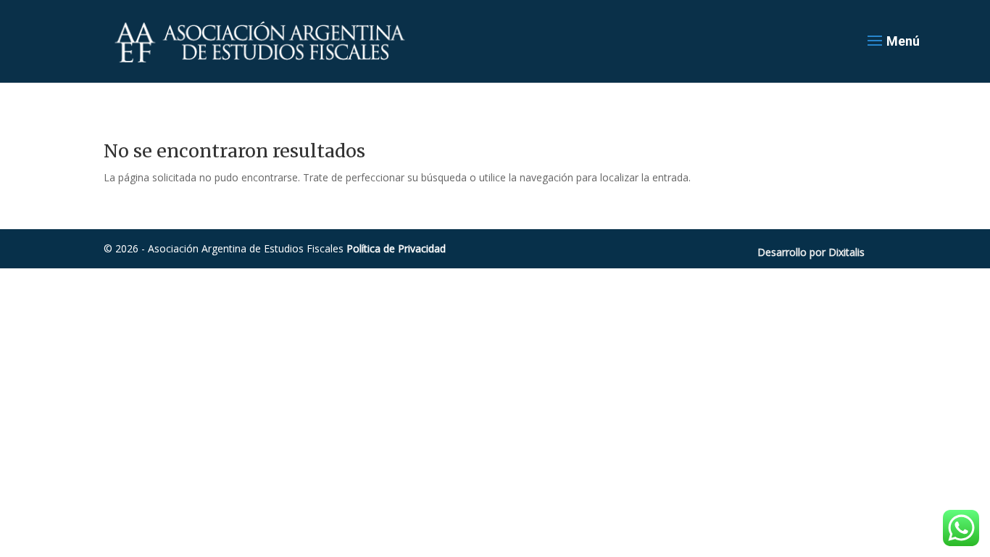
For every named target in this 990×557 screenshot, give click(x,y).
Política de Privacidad (396, 248)
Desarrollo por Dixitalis (811, 252)
